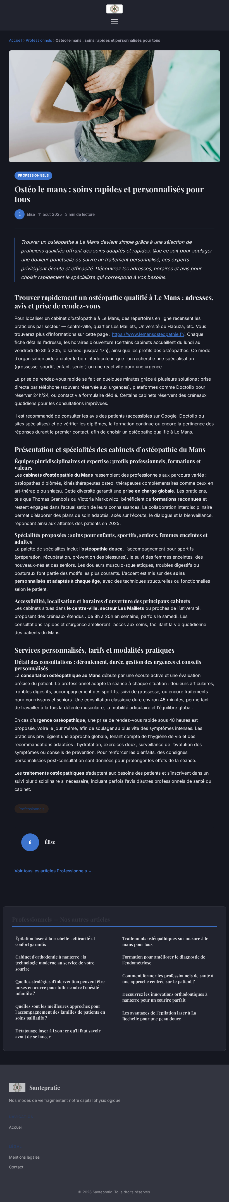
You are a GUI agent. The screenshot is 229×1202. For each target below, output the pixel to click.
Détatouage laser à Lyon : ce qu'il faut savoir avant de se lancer (58, 1033)
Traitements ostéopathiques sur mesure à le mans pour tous (165, 941)
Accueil (15, 40)
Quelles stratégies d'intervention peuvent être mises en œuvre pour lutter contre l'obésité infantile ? (60, 987)
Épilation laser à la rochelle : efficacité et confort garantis (55, 941)
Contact (16, 1166)
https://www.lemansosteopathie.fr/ (148, 334)
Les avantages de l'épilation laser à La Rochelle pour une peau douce (159, 1015)
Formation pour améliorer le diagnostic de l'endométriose (163, 960)
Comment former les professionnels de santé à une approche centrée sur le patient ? (167, 978)
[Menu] (114, 21)
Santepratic (44, 1087)
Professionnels (39, 40)
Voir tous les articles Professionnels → (53, 870)
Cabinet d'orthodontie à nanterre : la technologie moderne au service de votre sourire (54, 963)
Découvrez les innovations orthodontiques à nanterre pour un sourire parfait (164, 997)
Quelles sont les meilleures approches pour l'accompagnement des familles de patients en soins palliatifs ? (60, 1012)
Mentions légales (24, 1157)
